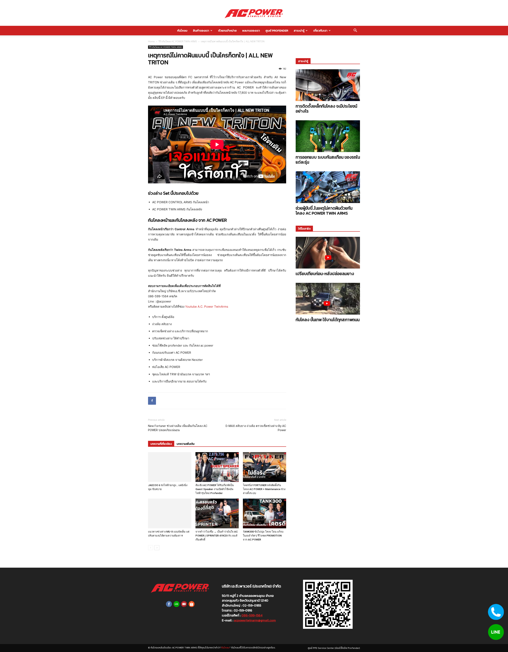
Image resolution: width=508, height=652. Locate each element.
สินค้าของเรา (201, 30)
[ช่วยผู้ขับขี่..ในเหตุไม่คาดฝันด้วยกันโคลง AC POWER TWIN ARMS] (328, 187)
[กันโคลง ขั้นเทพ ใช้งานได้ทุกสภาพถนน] (328, 299)
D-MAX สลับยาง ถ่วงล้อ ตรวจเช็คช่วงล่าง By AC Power (256, 428)
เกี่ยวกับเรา (320, 30)
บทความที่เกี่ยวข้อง (161, 444)
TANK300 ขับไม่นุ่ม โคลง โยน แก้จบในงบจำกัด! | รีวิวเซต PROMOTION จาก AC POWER (263, 535)
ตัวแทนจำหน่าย (227, 30)
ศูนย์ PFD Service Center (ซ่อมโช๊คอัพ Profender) (334, 648)
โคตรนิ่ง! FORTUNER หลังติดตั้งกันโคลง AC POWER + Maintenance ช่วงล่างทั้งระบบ (264, 489)
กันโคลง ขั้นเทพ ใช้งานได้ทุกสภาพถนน (328, 320)
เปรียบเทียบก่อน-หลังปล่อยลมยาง (325, 274)
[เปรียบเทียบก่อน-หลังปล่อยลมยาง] (328, 253)
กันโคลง (182, 30)
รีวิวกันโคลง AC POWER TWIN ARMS (178, 41)
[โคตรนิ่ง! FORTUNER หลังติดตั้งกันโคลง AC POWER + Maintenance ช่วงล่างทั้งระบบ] (264, 467)
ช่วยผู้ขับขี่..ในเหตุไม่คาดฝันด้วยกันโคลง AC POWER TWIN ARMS (324, 210)
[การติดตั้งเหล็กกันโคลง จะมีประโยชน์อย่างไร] (328, 85)
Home (151, 41)
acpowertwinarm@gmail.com (255, 620)
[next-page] (156, 547)
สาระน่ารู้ (299, 30)
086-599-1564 (251, 615)
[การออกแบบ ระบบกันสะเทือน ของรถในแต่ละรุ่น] (328, 136)
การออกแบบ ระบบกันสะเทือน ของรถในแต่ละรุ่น (328, 159)
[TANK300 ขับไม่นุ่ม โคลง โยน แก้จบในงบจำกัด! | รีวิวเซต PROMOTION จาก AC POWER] (264, 513)
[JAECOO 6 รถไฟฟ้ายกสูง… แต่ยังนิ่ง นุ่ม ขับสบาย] (169, 467)
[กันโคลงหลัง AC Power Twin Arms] (254, 13)
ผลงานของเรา (251, 30)
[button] (355, 31)
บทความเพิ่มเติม (185, 444)
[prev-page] (150, 547)
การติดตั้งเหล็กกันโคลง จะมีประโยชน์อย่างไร (326, 108)
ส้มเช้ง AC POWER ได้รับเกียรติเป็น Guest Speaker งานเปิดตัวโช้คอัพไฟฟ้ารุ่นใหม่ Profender (214, 489)
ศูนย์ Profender (277, 30)
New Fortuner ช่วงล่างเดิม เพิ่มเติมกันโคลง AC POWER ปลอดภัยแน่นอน (177, 428)
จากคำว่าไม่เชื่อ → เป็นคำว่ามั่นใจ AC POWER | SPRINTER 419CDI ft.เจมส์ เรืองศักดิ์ (216, 535)
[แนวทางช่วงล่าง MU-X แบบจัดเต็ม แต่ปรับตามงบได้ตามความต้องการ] (169, 513)
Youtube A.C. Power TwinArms (206, 306)
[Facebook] (152, 401)
